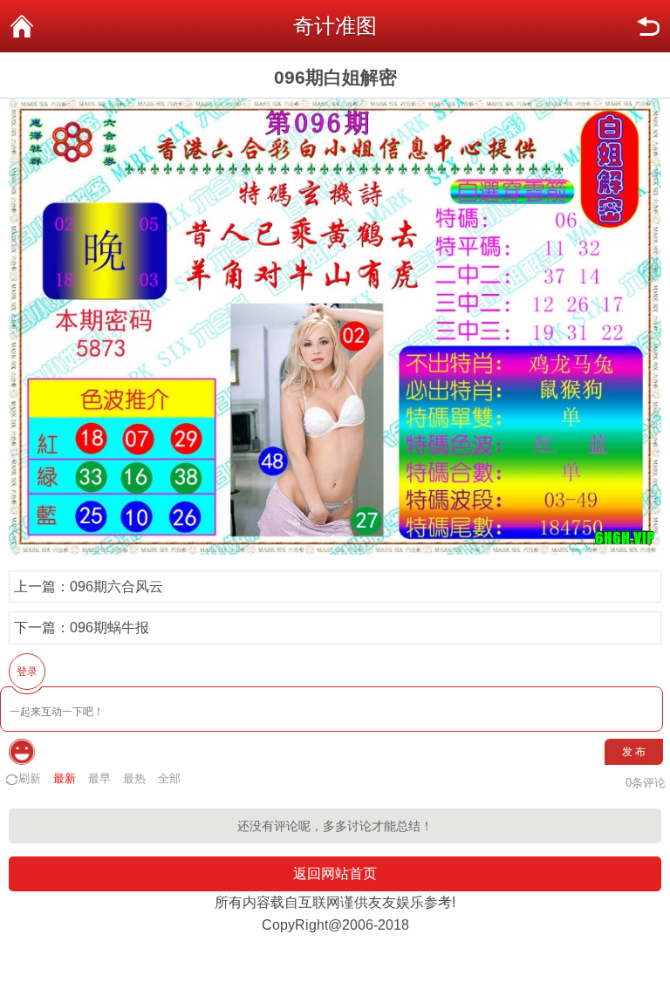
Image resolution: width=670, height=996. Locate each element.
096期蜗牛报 (109, 627)
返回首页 (22, 26)
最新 (64, 778)
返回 (648, 26)
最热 (134, 778)
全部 (169, 778)
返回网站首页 (335, 873)
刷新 (29, 778)
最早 (99, 778)
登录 (27, 671)
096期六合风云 (116, 586)
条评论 (646, 782)
